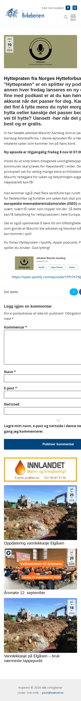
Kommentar (15, 327)
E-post (10, 388)
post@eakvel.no (53, 693)
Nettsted (11, 404)
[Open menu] (73, 16)
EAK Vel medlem (53, 8)
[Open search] (66, 17)
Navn (10, 372)
